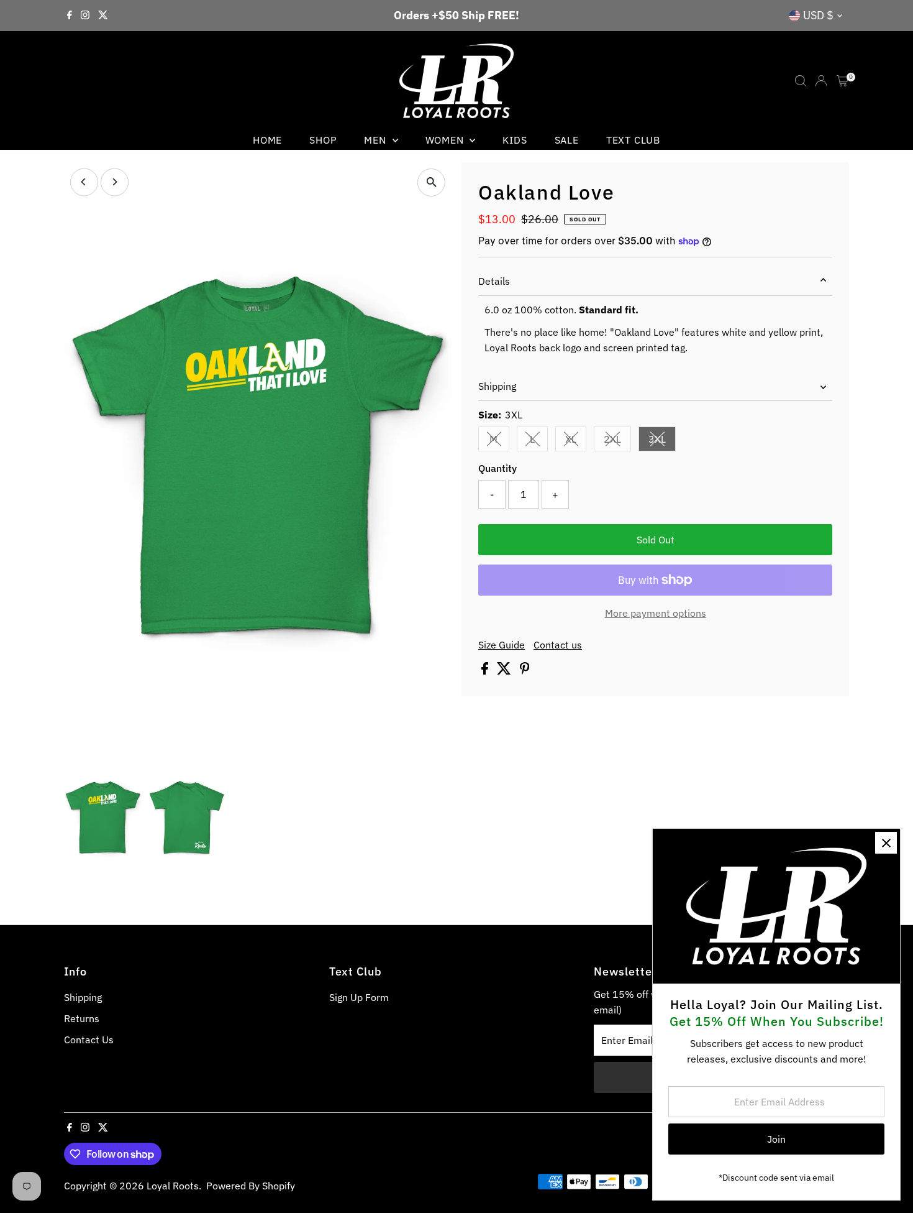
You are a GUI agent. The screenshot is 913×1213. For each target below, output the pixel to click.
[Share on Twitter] (505, 671)
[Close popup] (886, 843)
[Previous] (84, 182)
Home (267, 140)
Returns (81, 1018)
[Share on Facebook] (486, 671)
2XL (617, 441)
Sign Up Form (359, 997)
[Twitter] (103, 15)
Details (494, 281)
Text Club (633, 140)
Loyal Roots (173, 1185)
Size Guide (501, 645)
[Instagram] (85, 15)
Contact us (558, 645)
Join (776, 1139)
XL (575, 441)
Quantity (497, 468)
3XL (662, 441)
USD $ (818, 15)
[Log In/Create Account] (821, 80)
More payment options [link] (655, 613)
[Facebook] (69, 15)
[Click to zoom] (431, 182)
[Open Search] (800, 80)
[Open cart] (842, 80)
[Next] (115, 182)
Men (376, 140)
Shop (323, 140)
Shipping (497, 386)
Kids (514, 140)
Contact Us (89, 1039)
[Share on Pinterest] (525, 671)
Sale (567, 140)
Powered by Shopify (250, 1185)
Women (446, 140)
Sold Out (656, 539)
